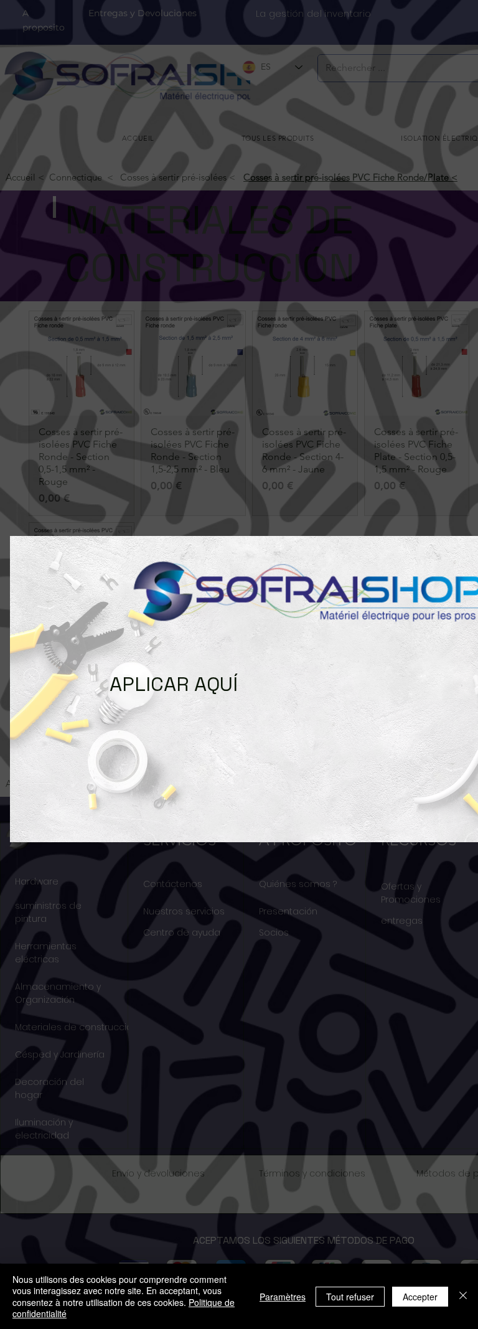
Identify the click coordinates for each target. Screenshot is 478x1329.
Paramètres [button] (283, 1296)
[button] (32, 677)
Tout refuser (350, 1296)
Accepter (420, 1296)
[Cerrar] (463, 1296)
